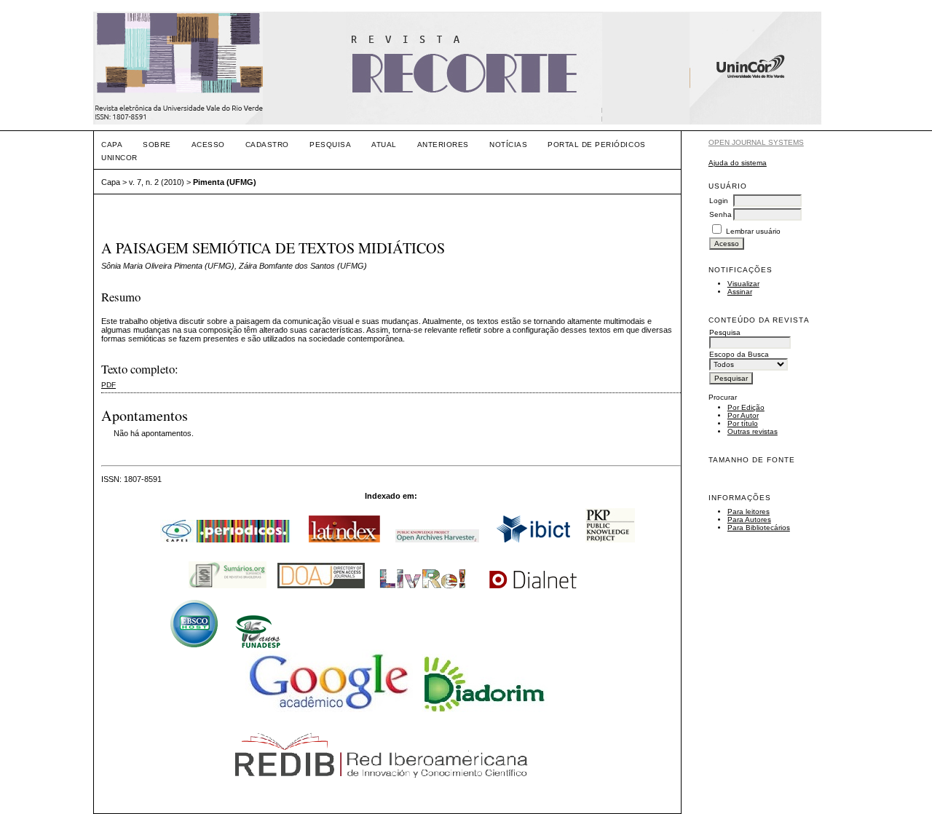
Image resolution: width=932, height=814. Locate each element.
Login (718, 201)
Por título (742, 423)
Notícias (508, 145)
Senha (720, 214)
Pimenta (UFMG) (224, 182)
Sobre (157, 145)
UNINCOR (119, 158)
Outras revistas (752, 431)
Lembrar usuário (753, 231)
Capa (111, 145)
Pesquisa (330, 145)
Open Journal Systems (756, 142)
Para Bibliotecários (758, 527)
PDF (108, 385)
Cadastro (267, 145)
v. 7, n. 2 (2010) (156, 182)
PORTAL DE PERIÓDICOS (596, 145)
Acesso (208, 145)
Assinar (739, 292)
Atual (384, 145)
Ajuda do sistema (737, 163)
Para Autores (749, 519)
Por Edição (746, 407)
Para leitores (748, 511)
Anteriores (443, 145)
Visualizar (743, 284)
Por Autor (743, 415)
